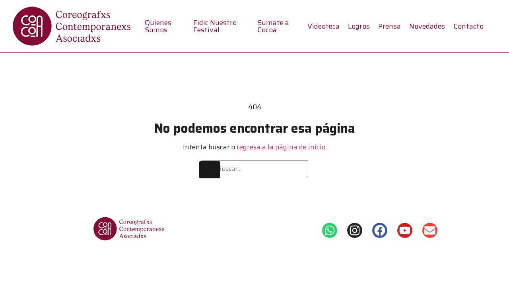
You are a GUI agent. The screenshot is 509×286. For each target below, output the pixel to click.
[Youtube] (404, 230)
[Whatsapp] (329, 230)
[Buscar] (209, 170)
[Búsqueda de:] (254, 168)
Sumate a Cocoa (273, 26)
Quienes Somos (158, 26)
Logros (359, 26)
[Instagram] (354, 230)
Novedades (427, 26)
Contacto (468, 26)
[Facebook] (379, 230)
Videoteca (323, 26)
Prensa (389, 26)
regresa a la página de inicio (281, 147)
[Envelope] (429, 230)
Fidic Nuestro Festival (215, 26)
